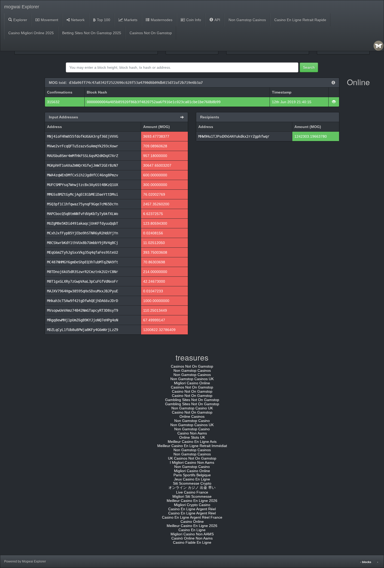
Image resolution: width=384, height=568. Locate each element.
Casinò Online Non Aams (192, 538)
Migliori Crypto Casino (192, 505)
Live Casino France (192, 492)
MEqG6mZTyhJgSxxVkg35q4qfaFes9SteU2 (82, 252)
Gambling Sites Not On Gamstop (192, 400)
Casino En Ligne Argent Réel (192, 509)
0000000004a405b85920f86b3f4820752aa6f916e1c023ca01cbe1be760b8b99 (153, 102)
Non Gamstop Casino (192, 421)
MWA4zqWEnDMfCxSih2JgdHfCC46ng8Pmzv (82, 175)
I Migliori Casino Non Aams (192, 462)
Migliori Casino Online (192, 383)
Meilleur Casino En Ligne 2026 (192, 501)
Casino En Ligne (192, 530)
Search (309, 67)
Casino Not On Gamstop (192, 391)
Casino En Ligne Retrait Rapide (300, 20)
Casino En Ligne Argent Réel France (192, 517)
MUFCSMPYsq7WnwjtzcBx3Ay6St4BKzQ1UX (82, 185)
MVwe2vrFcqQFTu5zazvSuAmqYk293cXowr (82, 146)
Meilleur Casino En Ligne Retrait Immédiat (192, 446)
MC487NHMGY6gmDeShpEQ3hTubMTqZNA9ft (82, 262)
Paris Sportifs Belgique (192, 475)
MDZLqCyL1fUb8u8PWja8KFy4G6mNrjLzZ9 (82, 330)
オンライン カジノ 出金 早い (192, 487)
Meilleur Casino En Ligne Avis (192, 441)
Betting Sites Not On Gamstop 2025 (91, 33)
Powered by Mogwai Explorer (25, 561)
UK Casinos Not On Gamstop (192, 458)
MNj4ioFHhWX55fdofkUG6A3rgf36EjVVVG (82, 136)
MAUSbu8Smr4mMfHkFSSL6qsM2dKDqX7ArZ (82, 156)
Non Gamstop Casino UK (192, 408)
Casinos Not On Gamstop (151, 33)
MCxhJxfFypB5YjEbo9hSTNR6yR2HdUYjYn (82, 233)
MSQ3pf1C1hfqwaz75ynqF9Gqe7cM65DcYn (82, 204)
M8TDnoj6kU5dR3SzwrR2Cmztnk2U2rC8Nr (82, 272)
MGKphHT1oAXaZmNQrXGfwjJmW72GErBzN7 (82, 165)
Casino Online (192, 521)
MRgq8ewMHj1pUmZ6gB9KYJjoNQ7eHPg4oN (82, 320)
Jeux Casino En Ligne (192, 479)
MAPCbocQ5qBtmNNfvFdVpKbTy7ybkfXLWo (82, 214)
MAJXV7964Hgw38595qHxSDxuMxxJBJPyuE (82, 291)
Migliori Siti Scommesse (192, 496)
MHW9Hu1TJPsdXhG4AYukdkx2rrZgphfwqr (233, 136)
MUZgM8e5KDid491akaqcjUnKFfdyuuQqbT (82, 223)
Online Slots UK (192, 437)
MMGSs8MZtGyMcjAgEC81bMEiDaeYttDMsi (82, 194)
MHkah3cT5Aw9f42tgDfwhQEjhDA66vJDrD (82, 301)
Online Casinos (192, 416)
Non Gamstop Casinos (247, 20)
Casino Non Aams (192, 433)
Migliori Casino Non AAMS (192, 534)
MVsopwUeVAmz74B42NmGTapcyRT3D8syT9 (82, 310)
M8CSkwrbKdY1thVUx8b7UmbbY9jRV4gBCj (82, 243)
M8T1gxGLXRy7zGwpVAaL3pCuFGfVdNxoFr (82, 281)
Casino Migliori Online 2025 (31, 33)
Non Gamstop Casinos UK (192, 379)
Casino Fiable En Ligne (192, 542)
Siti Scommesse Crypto (192, 483)
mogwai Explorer (21, 6)
